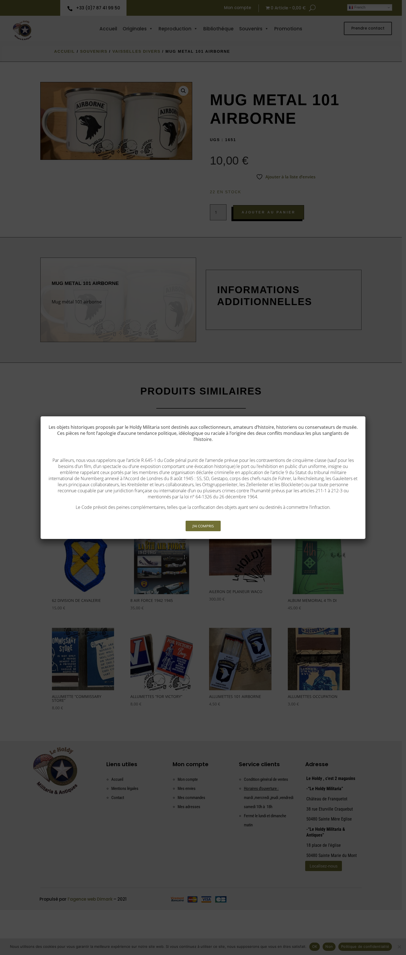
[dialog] (203, 477)
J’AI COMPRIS (203, 525)
